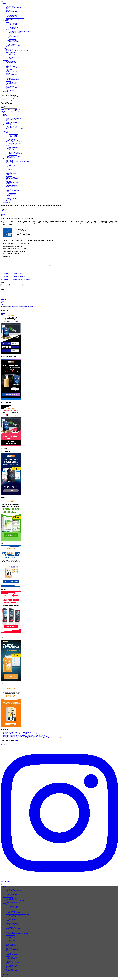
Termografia (9, 89)
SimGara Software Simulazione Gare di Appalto (17, 50)
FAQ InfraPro (12, 28)
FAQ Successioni (13, 44)
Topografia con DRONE (11, 15)
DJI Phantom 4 (9, 58)
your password (16, 98)
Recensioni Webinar (11, 6)
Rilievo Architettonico (14, 27)
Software (5, 20)
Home (4, 3)
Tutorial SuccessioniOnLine (15, 43)
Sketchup (8, 85)
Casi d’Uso (8, 70)
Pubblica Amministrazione (12, 79)
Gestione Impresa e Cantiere (13, 30)
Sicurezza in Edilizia (11, 83)
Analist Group (6, 91)
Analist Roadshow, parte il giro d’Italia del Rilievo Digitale (17, 732)
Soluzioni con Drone (11, 9)
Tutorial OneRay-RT (10, 54)
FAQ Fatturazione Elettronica (13, 45)
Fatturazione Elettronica (11, 74)
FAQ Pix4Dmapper (13, 36)
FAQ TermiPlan (12, 33)
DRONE (8, 73)
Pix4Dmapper (9, 35)
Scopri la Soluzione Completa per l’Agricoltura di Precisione (16, 279)
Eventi (7, 64)
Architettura (9, 69)
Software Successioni (11, 56)
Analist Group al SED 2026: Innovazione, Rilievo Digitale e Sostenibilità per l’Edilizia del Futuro (25, 736)
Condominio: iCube (10, 47)
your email (15, 104)
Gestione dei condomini (11, 11)
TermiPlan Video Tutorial (15, 32)
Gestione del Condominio (12, 75)
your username (16, 96)
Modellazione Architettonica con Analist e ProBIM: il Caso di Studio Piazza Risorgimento (24, 734)
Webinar (5, 5)
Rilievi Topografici (13, 24)
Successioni (9, 10)
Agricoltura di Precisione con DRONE (15, 18)
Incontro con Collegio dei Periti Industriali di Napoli (20, 306)
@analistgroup (16, 740)
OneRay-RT (8, 37)
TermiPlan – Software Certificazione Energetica (17, 31)
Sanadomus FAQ (13, 82)
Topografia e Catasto (11, 90)
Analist (7, 22)
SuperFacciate (9, 49)
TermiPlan (8, 53)
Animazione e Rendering (12, 68)
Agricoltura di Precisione (12, 66)
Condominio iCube (10, 52)
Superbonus (9, 65)
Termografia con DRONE (12, 16)
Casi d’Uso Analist (13, 23)
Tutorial (5, 48)
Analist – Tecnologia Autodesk (13, 7)
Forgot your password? (6, 101)
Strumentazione (10, 86)
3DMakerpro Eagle (10, 61)
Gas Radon (8, 12)
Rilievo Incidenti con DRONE (13, 19)
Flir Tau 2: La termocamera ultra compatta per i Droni (18, 308)
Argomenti (5, 60)
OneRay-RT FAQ (12, 39)
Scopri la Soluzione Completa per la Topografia (13, 276)
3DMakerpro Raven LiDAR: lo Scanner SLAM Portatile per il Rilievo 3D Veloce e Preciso (24, 735)
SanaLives (8, 81)
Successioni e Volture (11, 40)
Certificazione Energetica (12, 71)
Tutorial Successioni (14, 41)
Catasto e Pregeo (13, 26)
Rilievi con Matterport (11, 62)
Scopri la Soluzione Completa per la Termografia (13, 273)
